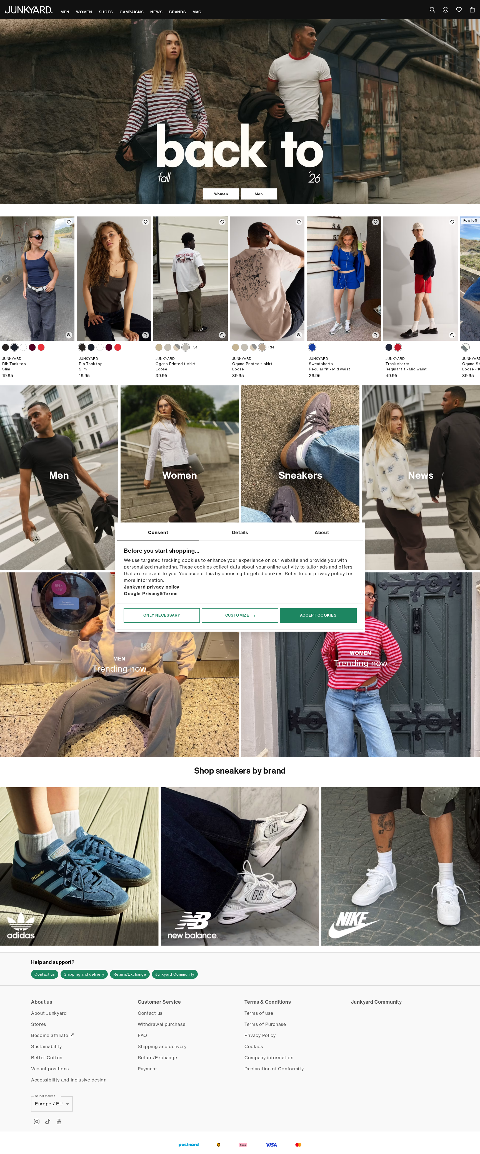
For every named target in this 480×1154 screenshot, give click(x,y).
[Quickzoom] (68, 335)
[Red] (41, 347)
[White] (23, 347)
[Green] (167, 347)
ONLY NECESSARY (161, 615)
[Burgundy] (32, 347)
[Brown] (5, 347)
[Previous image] (6, 279)
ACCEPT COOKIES (318, 615)
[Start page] (28, 10)
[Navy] (14, 347)
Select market (45, 1096)
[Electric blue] (312, 347)
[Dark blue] (389, 347)
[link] (445, 9)
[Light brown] (262, 347)
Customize (237, 615)
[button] (44, 974)
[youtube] (58, 1121)
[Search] (432, 9)
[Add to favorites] (68, 222)
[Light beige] (176, 347)
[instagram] (36, 1121)
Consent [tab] (158, 532)
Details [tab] (240, 532)
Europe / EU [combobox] (49, 1103)
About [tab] (322, 532)
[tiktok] (47, 1121)
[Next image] (473, 279)
